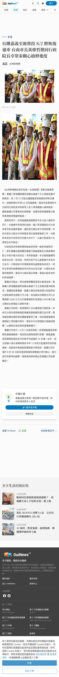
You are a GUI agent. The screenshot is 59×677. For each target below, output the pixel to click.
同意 (29, 663)
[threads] (9, 595)
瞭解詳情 (29, 413)
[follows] (33, 3)
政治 (25, 10)
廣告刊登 (33, 578)
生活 (16, 10)
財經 (6, 10)
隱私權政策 (41, 654)
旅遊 (34, 10)
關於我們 (6, 578)
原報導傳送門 (48, 431)
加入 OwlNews (8, 583)
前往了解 (29, 670)
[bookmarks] (38, 3)
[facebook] (4, 596)
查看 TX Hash (9, 430)
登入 (51, 3)
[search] (55, 10)
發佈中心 (33, 583)
